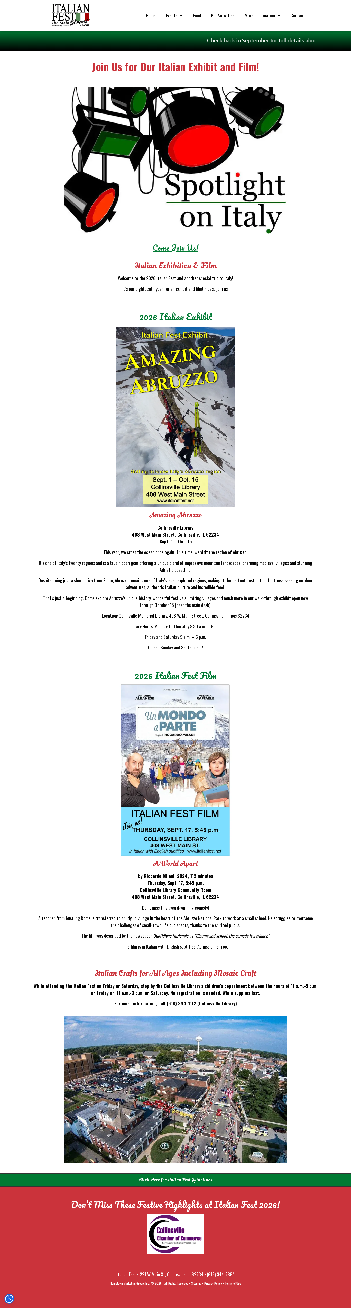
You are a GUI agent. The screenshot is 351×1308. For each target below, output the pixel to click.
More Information (260, 15)
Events (171, 15)
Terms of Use (233, 1283)
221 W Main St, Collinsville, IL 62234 (171, 1274)
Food (197, 15)
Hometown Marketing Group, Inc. (130, 1283)
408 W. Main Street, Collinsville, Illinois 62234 (209, 615)
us (226, 288)
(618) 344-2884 (221, 1274)
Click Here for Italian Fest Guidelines (175, 1180)
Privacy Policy (213, 1283)
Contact (298, 15)
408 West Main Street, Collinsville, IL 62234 (175, 534)
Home (151, 15)
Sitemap (196, 1283)
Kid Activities (222, 15)
